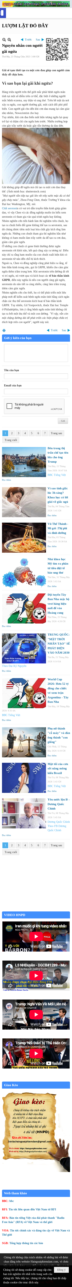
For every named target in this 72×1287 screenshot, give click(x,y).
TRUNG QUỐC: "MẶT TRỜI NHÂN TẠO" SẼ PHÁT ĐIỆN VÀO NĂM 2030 (59, 643)
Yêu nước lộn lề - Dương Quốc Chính (59, 804)
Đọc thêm (6, 480)
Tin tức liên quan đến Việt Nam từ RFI (32, 1209)
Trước (28, 39)
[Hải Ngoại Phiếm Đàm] (36, 4)
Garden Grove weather (36, 909)
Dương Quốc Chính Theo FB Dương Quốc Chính (59, 826)
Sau (38, 39)
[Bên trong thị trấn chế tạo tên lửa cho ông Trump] (24, 462)
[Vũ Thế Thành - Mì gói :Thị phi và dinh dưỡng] (24, 538)
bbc (11, 1201)
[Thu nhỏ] (4, 40)
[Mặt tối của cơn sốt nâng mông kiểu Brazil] (24, 778)
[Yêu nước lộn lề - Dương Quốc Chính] (24, 813)
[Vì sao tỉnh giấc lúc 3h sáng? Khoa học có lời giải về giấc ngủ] (24, 502)
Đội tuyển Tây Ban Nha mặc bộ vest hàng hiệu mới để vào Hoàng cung (58, 603)
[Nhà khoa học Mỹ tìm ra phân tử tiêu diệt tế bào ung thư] (24, 573)
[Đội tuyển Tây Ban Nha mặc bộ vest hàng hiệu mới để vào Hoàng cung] (24, 608)
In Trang (4, 330)
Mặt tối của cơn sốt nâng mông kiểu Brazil (58, 768)
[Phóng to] (9, 40)
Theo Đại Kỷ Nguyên (14, 665)
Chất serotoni (9, 208)
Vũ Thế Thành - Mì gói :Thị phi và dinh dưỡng (58, 528)
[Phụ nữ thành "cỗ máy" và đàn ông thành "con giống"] (24, 742)
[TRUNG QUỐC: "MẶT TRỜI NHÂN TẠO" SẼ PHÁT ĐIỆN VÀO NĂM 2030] (24, 648)
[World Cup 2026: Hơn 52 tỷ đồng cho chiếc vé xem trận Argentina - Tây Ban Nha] (24, 693)
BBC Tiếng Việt (57, 474)
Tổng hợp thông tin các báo (26, 1243)
